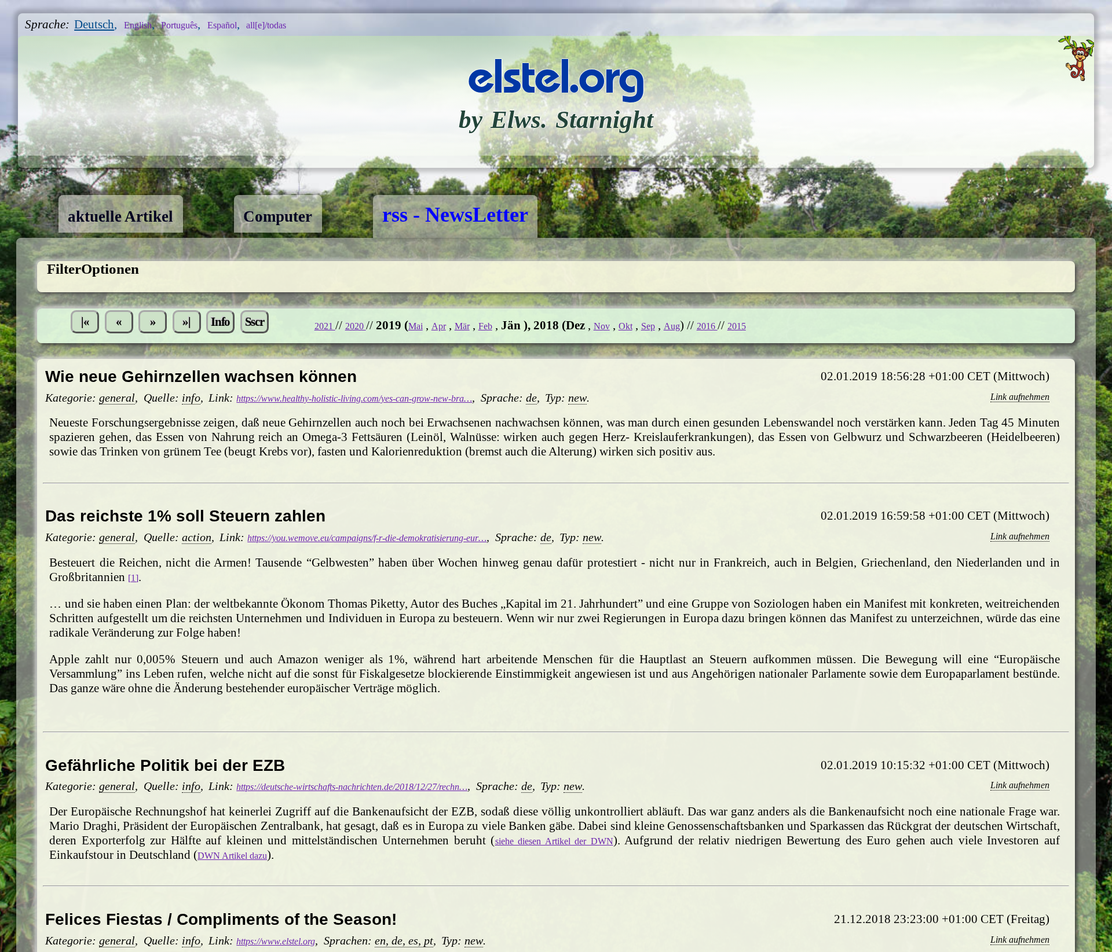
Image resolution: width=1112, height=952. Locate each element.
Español (253, 24)
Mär (550, 325)
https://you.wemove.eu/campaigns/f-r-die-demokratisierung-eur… (409, 538)
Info (266, 326)
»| (222, 326)
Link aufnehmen (1009, 396)
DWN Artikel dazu (243, 855)
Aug (783, 325)
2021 (389, 325)
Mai (494, 325)
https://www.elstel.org (289, 941)
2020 (428, 325)
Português (197, 24)
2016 (825, 325)
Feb (578, 325)
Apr (521, 325)
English (144, 24)
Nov (699, 325)
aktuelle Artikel (137, 214)
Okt (728, 325)
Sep (755, 325)
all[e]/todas (310, 24)
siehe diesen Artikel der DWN (555, 840)
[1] (135, 577)
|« (90, 326)
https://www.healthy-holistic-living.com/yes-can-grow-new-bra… (396, 398)
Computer (322, 214)
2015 (862, 325)
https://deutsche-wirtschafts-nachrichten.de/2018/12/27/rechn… (394, 786)
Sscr (310, 326)
